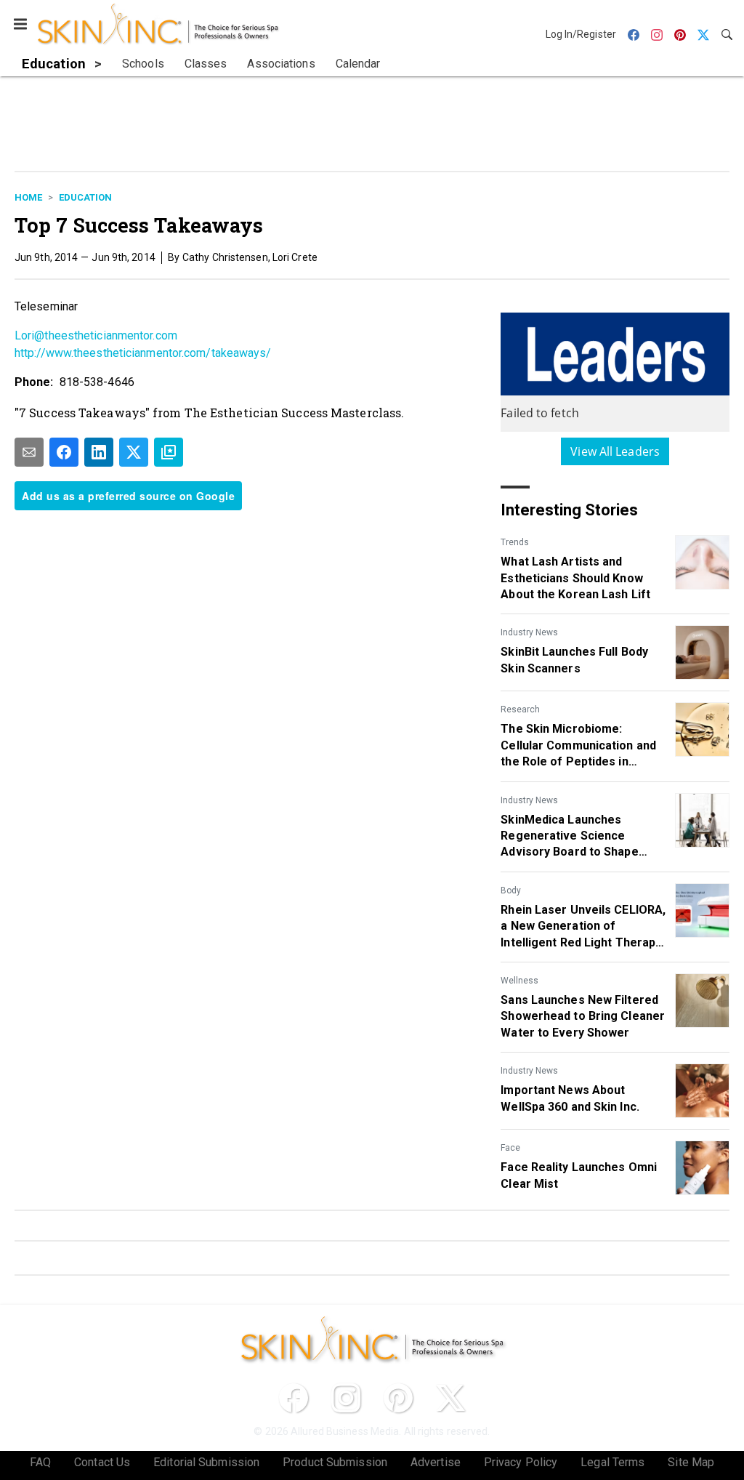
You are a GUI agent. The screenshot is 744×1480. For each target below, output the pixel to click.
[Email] (29, 452)
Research (520, 709)
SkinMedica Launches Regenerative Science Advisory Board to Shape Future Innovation (569, 837)
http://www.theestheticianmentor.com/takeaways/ (143, 353)
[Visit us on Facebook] (293, 1397)
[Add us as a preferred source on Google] (168, 452)
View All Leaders (615, 451)
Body (511, 890)
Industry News (529, 632)
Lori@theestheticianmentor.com (96, 335)
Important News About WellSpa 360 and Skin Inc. (570, 1098)
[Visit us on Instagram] (345, 1397)
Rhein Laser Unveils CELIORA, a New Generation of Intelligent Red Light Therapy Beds (583, 927)
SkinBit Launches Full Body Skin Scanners (574, 660)
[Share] (63, 452)
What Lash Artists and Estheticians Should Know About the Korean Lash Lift (575, 578)
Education (85, 197)
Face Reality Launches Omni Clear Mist (579, 1175)
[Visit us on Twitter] (450, 1397)
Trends (515, 542)
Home (28, 197)
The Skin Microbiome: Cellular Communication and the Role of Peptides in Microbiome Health (578, 746)
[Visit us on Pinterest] (398, 1397)
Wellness (519, 981)
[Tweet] (133, 452)
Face (510, 1148)
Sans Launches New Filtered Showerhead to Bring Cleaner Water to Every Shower (583, 1016)
